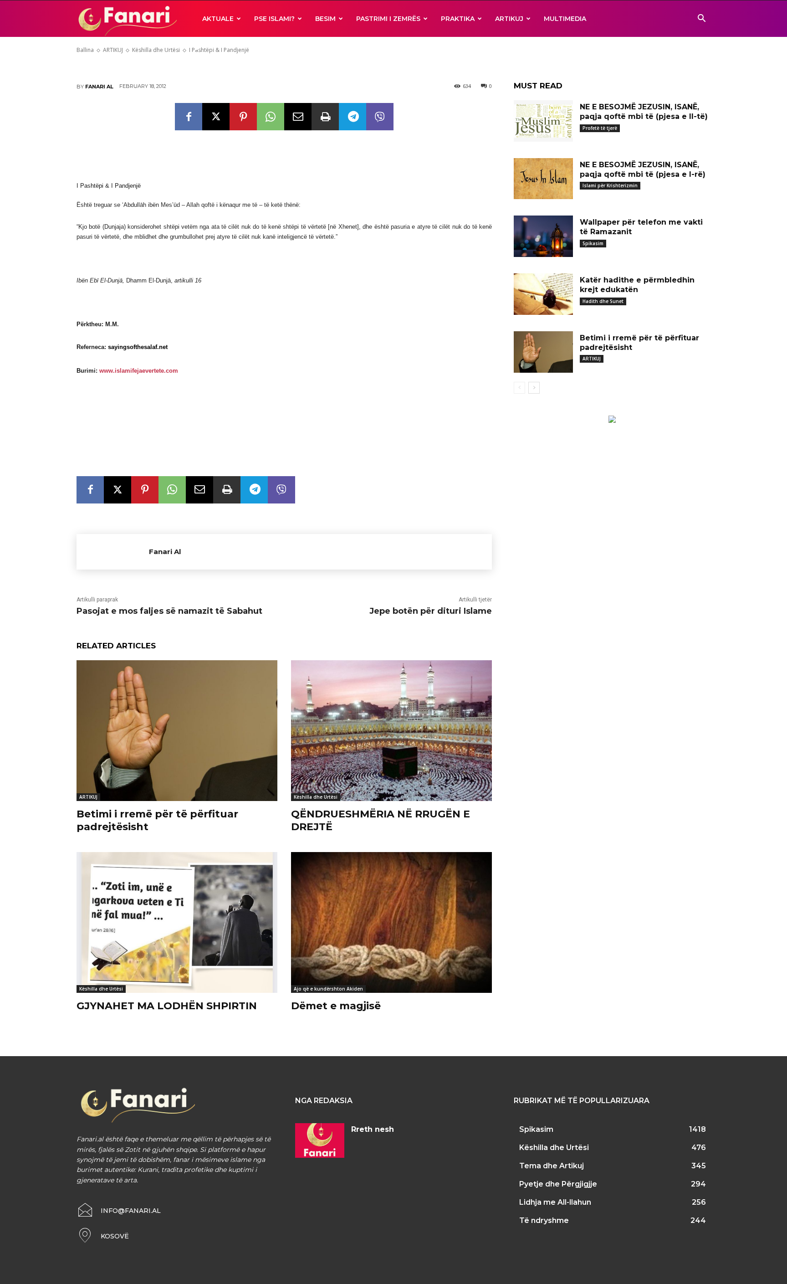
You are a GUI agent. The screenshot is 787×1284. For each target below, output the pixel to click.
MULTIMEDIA (565, 19)
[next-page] (534, 388)
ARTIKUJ (509, 19)
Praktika (458, 19)
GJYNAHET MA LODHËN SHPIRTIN (167, 1006)
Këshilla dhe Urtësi (315, 797)
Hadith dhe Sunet (603, 301)
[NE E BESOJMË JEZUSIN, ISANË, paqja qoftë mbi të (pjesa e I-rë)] (543, 179)
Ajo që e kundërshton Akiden (328, 989)
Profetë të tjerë (600, 128)
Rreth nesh (372, 1129)
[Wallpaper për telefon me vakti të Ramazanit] (543, 236)
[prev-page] (519, 388)
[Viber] (380, 116)
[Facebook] (188, 116)
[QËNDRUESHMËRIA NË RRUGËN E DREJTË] (391, 730)
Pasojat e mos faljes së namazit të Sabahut (169, 611)
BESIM (325, 19)
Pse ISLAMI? (274, 19)
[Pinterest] (243, 116)
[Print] (325, 116)
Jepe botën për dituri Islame (430, 611)
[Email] (298, 116)
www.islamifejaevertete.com (138, 370)
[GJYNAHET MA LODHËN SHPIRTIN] (177, 922)
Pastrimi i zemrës (388, 19)
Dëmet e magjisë (336, 1006)
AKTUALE (218, 19)
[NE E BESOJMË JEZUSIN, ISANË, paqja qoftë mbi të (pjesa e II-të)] (543, 121)
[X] (216, 116)
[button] (701, 19)
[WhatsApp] (270, 116)
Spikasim (593, 243)
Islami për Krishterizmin (610, 185)
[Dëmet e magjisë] (391, 922)
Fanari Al (99, 86)
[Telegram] (352, 116)
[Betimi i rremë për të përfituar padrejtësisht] (177, 730)
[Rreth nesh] (319, 1140)
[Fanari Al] (112, 552)
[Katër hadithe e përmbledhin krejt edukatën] (543, 294)
